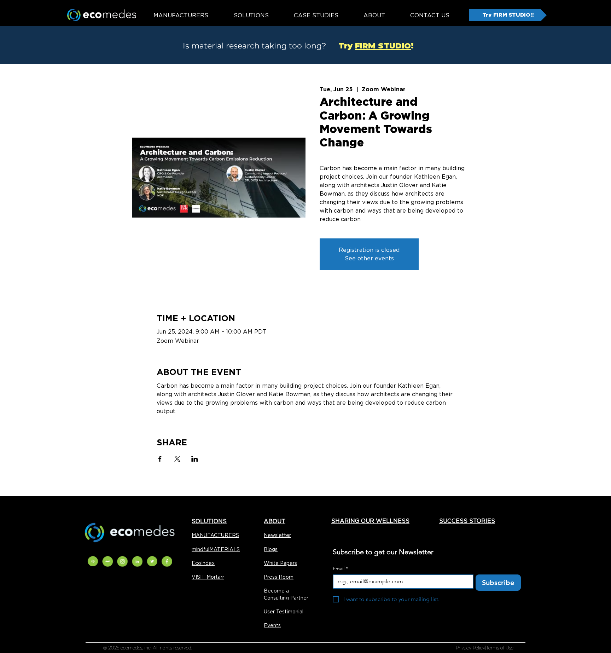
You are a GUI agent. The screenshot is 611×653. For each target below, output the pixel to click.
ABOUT (274, 521)
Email (340, 569)
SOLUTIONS (209, 521)
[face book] (167, 561)
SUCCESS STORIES (467, 521)
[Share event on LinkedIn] (194, 459)
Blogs (271, 549)
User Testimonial (283, 611)
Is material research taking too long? (254, 46)
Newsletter (277, 535)
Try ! (371, 46)
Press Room (278, 577)
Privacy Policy (470, 648)
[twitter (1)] (122, 561)
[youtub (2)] (92, 561)
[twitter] (152, 561)
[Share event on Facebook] (160, 459)
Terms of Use (499, 648)
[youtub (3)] (107, 561)
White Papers (280, 563)
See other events (369, 258)
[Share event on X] (177, 459)
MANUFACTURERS (215, 535)
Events (272, 625)
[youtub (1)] (137, 561)
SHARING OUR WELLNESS (370, 521)
